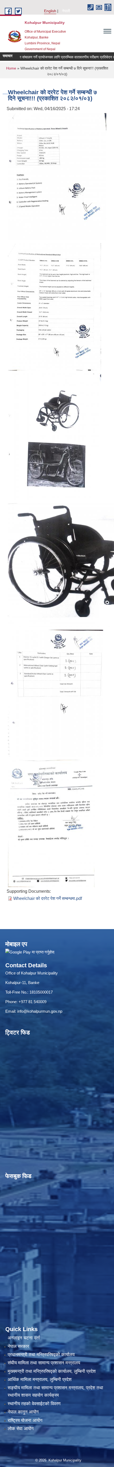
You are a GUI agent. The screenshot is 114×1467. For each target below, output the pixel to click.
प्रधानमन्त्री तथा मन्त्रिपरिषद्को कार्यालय (41, 1354)
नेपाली (66, 11)
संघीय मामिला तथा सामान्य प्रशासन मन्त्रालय (44, 1362)
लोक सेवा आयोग (21, 1428)
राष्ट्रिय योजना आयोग (25, 1420)
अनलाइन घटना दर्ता (24, 1337)
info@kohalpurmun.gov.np (39, 1011)
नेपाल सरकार (18, 1346)
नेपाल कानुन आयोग (23, 1411)
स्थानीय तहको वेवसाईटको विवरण (34, 1403)
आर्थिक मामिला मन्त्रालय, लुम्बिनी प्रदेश (40, 1379)
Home (11, 68)
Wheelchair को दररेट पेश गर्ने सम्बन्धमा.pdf (47, 898)
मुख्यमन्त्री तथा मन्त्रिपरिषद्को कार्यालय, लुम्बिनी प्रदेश (52, 1371)
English (50, 11)
